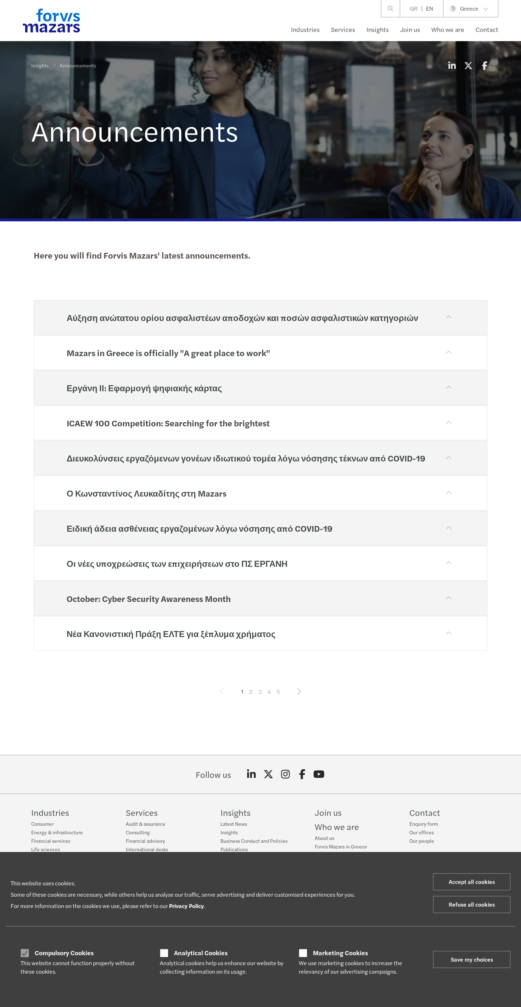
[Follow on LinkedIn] (251, 774)
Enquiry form (423, 823)
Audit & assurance (146, 823)
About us (324, 837)
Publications (234, 849)
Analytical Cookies (201, 953)
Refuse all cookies (472, 904)
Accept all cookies (472, 882)
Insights (377, 29)
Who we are (447, 29)
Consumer (42, 823)
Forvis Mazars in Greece (341, 846)
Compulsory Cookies (64, 953)
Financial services (50, 840)
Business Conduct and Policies (253, 840)
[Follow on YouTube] (319, 774)
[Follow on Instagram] (285, 774)
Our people (421, 840)
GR (414, 8)
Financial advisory (145, 840)
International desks (147, 849)
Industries (305, 29)
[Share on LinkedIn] (452, 65)
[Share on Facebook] (484, 65)
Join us (410, 29)
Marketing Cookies (340, 953)
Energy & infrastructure (57, 832)
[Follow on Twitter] (268, 774)
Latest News (233, 823)
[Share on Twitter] (468, 65)
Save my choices (472, 959)
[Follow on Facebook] (302, 774)
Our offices (421, 832)
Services (343, 29)
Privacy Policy (186, 906)
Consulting (138, 832)
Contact (487, 29)
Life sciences (45, 849)
